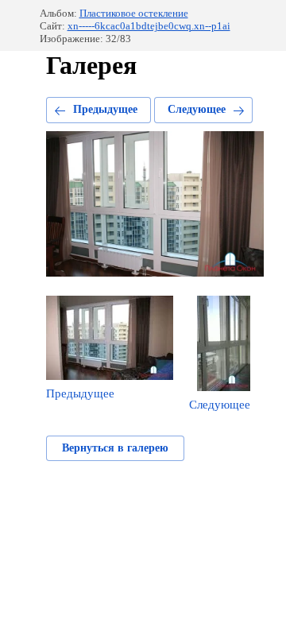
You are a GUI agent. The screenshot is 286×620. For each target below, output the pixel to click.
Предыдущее (105, 109)
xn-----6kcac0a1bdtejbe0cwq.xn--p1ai (149, 26)
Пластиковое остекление (133, 13)
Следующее (197, 109)
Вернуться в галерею (115, 448)
